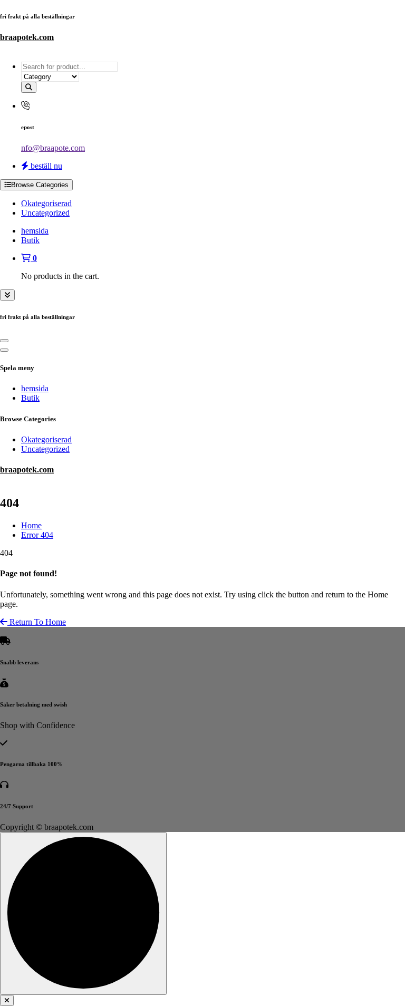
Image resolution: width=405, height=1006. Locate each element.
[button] (7, 1000)
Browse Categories (40, 185)
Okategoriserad (46, 203)
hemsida (35, 230)
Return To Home (36, 621)
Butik (30, 240)
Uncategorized (45, 212)
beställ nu (45, 165)
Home (31, 525)
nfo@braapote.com (53, 147)
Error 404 (37, 534)
